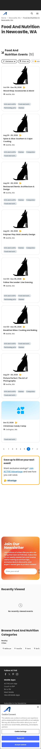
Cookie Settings (20, 731)
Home (3, 18)
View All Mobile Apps (12, 695)
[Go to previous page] (4, 449)
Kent (29, 648)
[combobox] (9, 61)
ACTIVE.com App (10, 683)
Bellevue (8, 648)
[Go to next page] (37, 449)
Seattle (19, 648)
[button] (24, 61)
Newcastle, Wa (14, 18)
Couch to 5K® (9, 686)
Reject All (20, 738)
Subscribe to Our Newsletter (15, 703)
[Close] (37, 706)
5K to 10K (7, 689)
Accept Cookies (20, 745)
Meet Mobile (9, 692)
